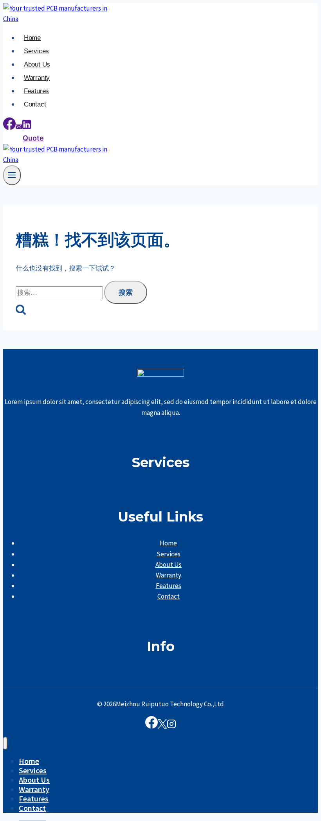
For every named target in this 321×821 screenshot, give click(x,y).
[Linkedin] (26, 127)
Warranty (37, 77)
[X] (162, 726)
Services (36, 51)
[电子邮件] (19, 127)
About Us (37, 64)
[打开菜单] (12, 175)
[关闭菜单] (5, 743)
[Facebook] (9, 127)
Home (32, 38)
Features (36, 91)
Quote (33, 138)
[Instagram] (171, 726)
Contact (35, 104)
